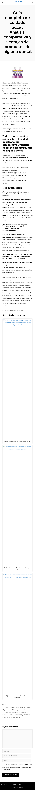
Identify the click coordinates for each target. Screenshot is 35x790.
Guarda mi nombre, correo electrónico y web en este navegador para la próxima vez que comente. (18, 767)
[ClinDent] (18, 2)
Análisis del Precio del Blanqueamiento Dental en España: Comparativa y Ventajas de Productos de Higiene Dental (16, 715)
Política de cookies (17, 787)
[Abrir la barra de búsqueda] (2, 2)
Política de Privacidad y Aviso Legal (23, 785)
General (7, 705)
